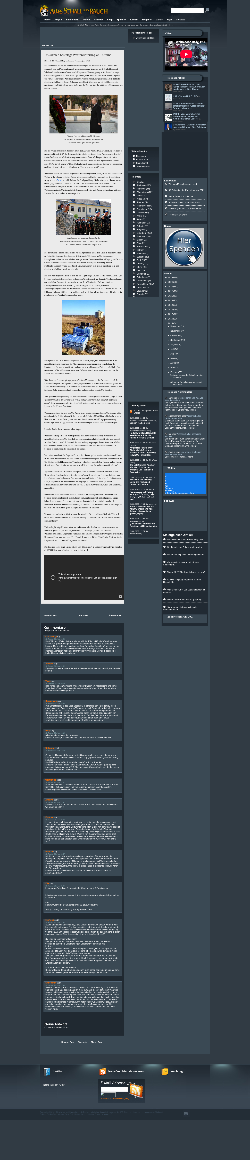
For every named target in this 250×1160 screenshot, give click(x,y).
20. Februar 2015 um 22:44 (55, 985)
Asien (139, 219)
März (172, 367)
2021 (170, 296)
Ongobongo (50, 983)
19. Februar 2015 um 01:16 (55, 733)
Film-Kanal (141, 156)
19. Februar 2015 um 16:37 (55, 782)
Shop (110, 19)
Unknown (49, 748)
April (172, 363)
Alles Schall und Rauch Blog (67, 1112)
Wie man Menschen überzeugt (183, 184)
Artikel (60, 180)
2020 (170, 300)
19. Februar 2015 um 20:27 (55, 820)
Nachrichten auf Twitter (53, 1085)
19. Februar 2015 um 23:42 (55, 922)
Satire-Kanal (142, 163)
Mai (172, 358)
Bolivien (140, 250)
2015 (170, 323)
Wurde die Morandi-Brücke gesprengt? (185, 599)
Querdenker (51, 701)
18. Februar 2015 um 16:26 (55, 639)
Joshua (172, 452)
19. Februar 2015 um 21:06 (55, 886)
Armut (139, 216)
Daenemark (142, 280)
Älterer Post (115, 615)
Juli (172, 349)
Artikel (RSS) (106, 1099)
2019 (170, 305)
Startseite (83, 615)
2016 (170, 319)
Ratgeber (147, 19)
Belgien (140, 229)
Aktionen (141, 199)
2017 (170, 314)
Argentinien (142, 209)
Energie (140, 294)
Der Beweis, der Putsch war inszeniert (184, 547)
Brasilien (141, 253)
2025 (170, 277)
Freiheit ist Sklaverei (178, 215)
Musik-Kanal (142, 159)
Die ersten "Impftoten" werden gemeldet (185, 555)
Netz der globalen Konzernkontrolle (185, 208)
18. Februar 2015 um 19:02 (55, 666)
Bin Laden (141, 236)
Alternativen (142, 206)
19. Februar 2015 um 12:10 (55, 750)
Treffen (86, 19)
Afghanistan (142, 192)
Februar (174, 372)
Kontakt (134, 19)
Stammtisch (72, 19)
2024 (170, 282)
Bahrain (140, 226)
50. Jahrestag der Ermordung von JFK (186, 190)
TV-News (180, 19)
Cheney (140, 263)
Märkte (159, 19)
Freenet (49, 817)
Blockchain (142, 246)
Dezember (175, 326)
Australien (141, 223)
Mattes (172, 398)
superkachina (175, 416)
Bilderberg (141, 233)
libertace (49, 920)
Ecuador (141, 291)
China (139, 267)
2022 (170, 291)
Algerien (141, 202)
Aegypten (141, 189)
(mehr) (192, 410)
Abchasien (142, 185)
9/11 (139, 182)
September (175, 340)
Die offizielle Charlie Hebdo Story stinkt (185, 539)
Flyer (169, 19)
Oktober (174, 335)
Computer (141, 274)
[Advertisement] (82, 35)
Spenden (121, 19)
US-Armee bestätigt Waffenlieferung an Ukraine (77, 55)
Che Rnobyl (51, 636)
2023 (170, 286)
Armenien (141, 212)
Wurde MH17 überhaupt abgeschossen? (186, 572)
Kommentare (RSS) (121, 1099)
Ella (47, 883)
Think (48, 681)
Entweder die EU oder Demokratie (184, 202)
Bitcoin (140, 240)
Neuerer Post (50, 615)
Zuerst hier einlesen (145, 38)
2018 (170, 309)
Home (47, 19)
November (175, 331)
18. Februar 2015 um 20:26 (55, 704)
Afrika (139, 195)
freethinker (50, 780)
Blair (139, 243)
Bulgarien (141, 257)
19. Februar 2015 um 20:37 (55, 854)
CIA (138, 270)
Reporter (98, 19)
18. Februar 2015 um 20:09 (55, 684)
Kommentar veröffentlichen (56, 1027)
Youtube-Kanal (143, 166)
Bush (139, 260)
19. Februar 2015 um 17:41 (55, 802)
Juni (172, 354)
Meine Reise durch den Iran (181, 196)
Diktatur (140, 287)
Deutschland (142, 284)
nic (170, 434)
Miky (47, 730)
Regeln (58, 19)
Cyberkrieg (142, 277)
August (173, 344)
